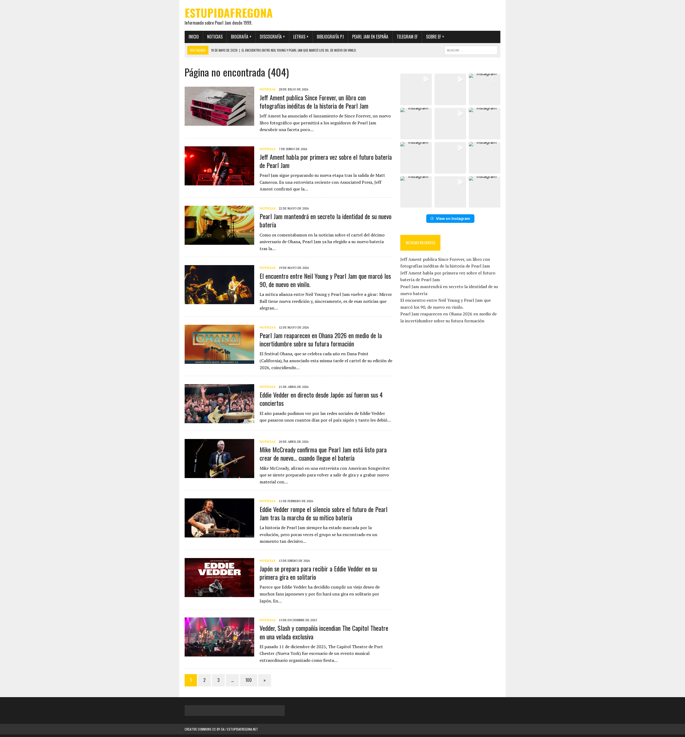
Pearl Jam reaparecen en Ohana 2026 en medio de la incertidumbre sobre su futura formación (321, 339)
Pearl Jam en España (370, 36)
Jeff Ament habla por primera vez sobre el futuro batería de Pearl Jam (326, 161)
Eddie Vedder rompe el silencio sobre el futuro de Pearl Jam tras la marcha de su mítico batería (323, 513)
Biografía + (241, 36)
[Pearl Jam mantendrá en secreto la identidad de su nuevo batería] (219, 241)
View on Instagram (453, 218)
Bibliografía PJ (330, 36)
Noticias (215, 36)
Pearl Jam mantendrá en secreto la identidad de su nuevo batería (325, 220)
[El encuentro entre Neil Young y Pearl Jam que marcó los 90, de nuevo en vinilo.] (219, 301)
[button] (416, 89)
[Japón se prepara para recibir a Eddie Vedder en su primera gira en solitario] (219, 593)
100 (248, 680)
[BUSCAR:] (471, 49)
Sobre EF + (435, 36)
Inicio (194, 36)
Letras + (301, 36)
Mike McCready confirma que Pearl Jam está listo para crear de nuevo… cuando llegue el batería (323, 454)
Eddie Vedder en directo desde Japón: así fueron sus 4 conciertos (321, 399)
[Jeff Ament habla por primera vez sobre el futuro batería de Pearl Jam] (219, 182)
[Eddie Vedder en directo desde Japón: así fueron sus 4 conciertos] (219, 420)
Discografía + (272, 36)
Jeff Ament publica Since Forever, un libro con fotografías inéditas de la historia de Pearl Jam (314, 101)
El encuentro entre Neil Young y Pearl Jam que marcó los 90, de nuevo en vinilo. (325, 280)
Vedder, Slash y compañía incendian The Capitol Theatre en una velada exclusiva (324, 632)
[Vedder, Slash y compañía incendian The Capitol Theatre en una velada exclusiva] (219, 653)
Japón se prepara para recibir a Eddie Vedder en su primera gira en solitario (318, 573)
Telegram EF (407, 36)
